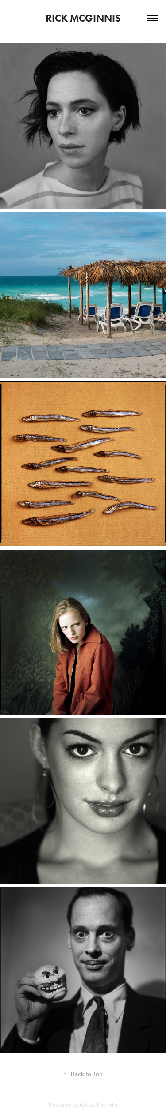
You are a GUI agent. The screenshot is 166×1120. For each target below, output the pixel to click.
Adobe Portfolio (98, 1105)
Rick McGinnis (83, 18)
